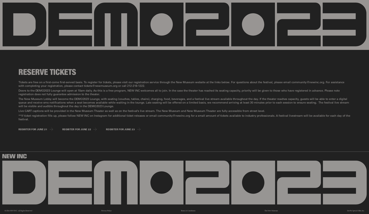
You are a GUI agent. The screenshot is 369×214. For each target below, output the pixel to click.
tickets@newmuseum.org (100, 86)
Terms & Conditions (188, 211)
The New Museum (271, 211)
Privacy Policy (106, 211)
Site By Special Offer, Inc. (355, 211)
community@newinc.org (307, 82)
